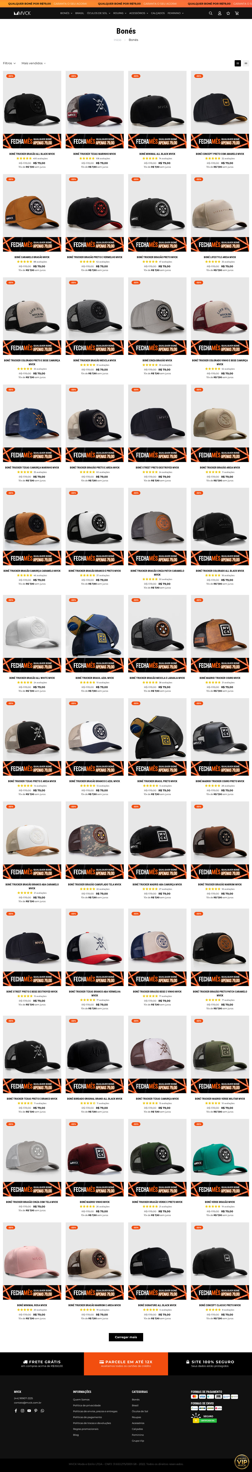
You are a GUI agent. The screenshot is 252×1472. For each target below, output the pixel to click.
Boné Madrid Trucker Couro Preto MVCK (220, 781)
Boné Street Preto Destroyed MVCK (157, 467)
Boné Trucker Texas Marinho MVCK (94, 153)
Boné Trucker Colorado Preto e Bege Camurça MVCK (32, 362)
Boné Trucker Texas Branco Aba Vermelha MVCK (94, 993)
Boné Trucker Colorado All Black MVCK (220, 570)
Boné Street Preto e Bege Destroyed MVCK (32, 991)
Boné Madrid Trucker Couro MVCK (220, 677)
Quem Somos (81, 1399)
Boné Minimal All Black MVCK (157, 153)
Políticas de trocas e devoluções (92, 1423)
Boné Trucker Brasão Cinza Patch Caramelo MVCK (157, 572)
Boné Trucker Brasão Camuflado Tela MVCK (94, 884)
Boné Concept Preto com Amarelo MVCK (220, 153)
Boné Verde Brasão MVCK (220, 1201)
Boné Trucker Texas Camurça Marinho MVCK (32, 467)
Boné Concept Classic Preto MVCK (220, 1305)
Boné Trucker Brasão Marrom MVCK (220, 884)
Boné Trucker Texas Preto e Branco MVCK (32, 1098)
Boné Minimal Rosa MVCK (32, 1305)
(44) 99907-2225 (23, 1398)
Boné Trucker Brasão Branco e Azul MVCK (94, 781)
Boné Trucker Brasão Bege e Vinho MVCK (157, 991)
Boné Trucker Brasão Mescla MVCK (94, 360)
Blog (76, 1434)
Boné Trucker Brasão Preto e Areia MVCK (95, 467)
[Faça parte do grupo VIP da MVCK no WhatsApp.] (241, 1462)
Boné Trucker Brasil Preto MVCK (157, 781)
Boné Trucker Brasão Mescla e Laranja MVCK (157, 677)
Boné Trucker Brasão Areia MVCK (220, 467)
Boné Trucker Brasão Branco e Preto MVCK (95, 570)
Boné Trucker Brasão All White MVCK (32, 677)
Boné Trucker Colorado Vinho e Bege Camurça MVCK (220, 362)
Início (117, 40)
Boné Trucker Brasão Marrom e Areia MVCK (94, 1305)
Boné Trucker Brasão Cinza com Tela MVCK (32, 1201)
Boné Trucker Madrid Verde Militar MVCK (220, 1098)
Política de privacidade (87, 1405)
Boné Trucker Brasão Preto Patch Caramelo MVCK (220, 993)
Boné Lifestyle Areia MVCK (220, 257)
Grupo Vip (138, 1440)
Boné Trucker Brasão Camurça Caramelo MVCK (32, 570)
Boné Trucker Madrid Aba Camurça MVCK (157, 884)
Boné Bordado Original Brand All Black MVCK (94, 1098)
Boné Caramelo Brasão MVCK (32, 257)
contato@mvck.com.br (27, 1402)
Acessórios (137, 13)
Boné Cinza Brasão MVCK (157, 360)
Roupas (118, 13)
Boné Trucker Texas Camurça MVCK (157, 1098)
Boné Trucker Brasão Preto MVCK (157, 257)
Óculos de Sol (97, 13)
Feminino (174, 13)
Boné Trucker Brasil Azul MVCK (95, 677)
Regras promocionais (85, 1428)
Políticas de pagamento (87, 1417)
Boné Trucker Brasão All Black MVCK (32, 153)
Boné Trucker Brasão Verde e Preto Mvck (157, 1201)
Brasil (79, 13)
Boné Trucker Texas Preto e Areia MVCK (32, 781)
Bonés (64, 13)
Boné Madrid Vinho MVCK (95, 1201)
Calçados (158, 13)
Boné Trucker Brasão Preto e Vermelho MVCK (94, 257)
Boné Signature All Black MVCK (157, 1305)
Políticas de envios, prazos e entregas (95, 1411)
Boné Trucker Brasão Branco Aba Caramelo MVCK (32, 886)
